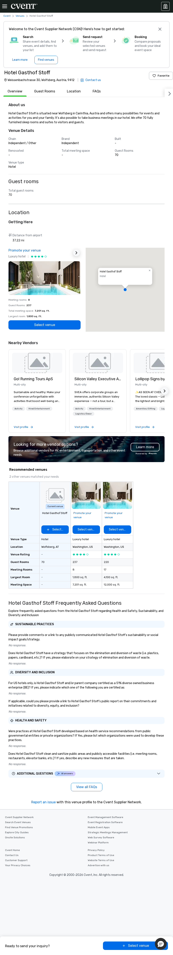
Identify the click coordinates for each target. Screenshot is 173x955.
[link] (37, 363)
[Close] (160, 29)
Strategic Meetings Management (108, 832)
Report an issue (43, 802)
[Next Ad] (76, 252)
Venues (20, 15)
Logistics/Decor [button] (83, 414)
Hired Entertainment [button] (39, 408)
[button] (125, 290)
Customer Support (16, 860)
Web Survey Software (101, 837)
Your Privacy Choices (17, 865)
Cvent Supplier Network (19, 817)
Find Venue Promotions (19, 827)
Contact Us (12, 855)
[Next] (169, 93)
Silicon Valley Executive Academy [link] (97, 379)
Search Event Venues (18, 822)
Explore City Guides (17, 832)
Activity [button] (19, 408)
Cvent (7, 15)
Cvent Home (12, 850)
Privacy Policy (96, 850)
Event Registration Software (105, 822)
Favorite (163, 75)
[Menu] (4, 6)
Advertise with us (98, 865)
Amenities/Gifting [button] (145, 408)
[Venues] (165, 6)
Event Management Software (105, 817)
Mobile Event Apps (99, 827)
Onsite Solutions (15, 837)
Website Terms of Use (101, 860)
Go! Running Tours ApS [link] (33, 379)
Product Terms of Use (101, 855)
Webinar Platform (98, 842)
